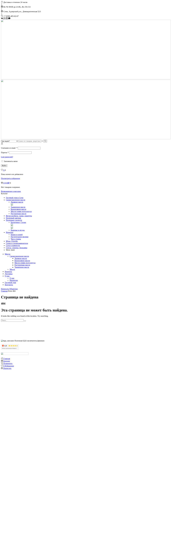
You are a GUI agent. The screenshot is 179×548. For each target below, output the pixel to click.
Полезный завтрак (13, 218)
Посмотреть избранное (10, 178)
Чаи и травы (16, 239)
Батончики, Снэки (18, 222)
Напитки (9, 232)
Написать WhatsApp (9, 289)
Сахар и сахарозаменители (17, 243)
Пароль (5, 152)
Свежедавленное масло (15, 200)
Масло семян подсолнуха (21, 211)
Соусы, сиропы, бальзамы (16, 248)
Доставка (8, 274)
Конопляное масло (18, 209)
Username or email (9, 148)
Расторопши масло (18, 214)
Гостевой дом (10, 282)
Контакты (9, 285)
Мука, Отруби (12, 241)
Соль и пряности (13, 245)
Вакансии (14, 280)
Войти (4, 166)
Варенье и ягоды (18, 230)
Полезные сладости (14, 220)
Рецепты (8, 272)
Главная (4, 291)
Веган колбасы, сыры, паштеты (19, 216)
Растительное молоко (19, 237)
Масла (7, 254)
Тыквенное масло (18, 207)
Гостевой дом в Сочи (14, 198)
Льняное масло (17, 202)
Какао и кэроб (17, 235)
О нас (7, 276)
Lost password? (7, 157)
